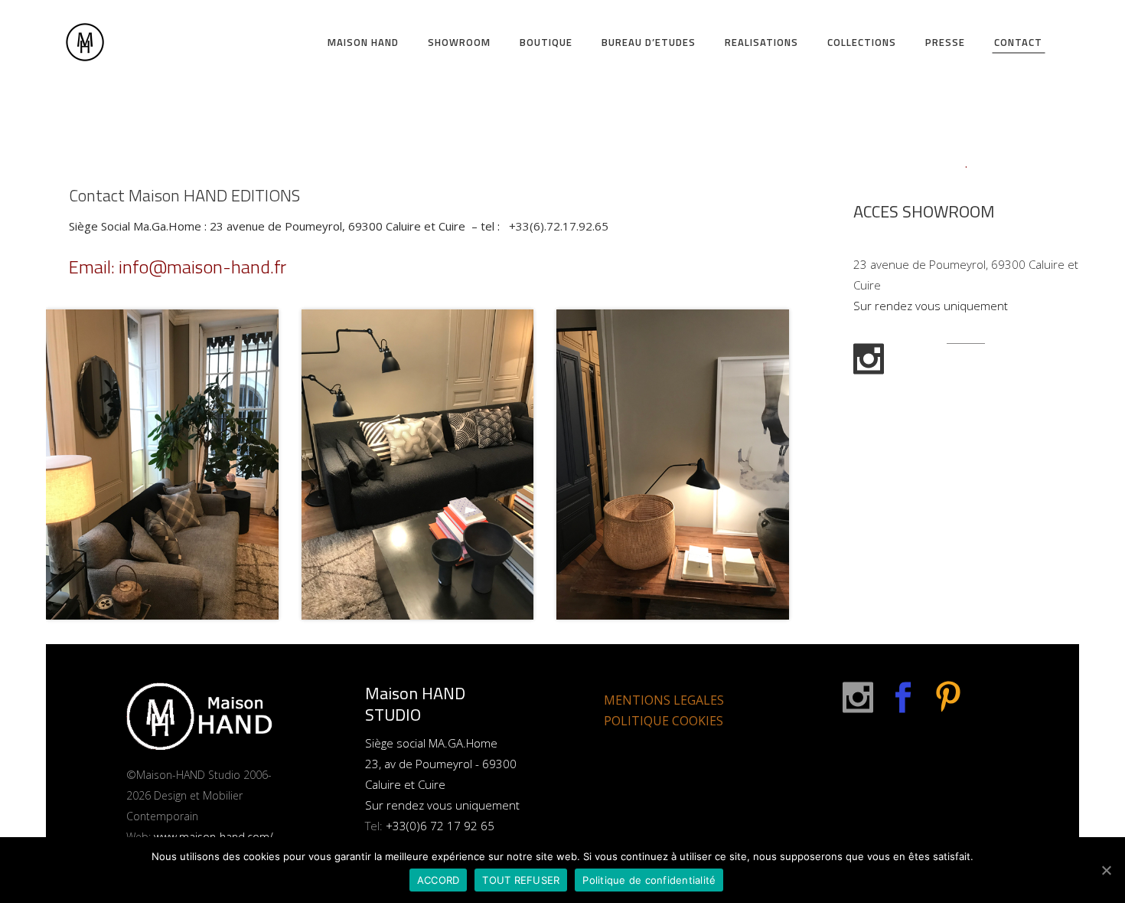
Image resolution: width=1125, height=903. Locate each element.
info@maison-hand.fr (202, 266)
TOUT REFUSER (520, 880)
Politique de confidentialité (649, 880)
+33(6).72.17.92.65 (558, 226)
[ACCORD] (1106, 870)
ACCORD (438, 880)
